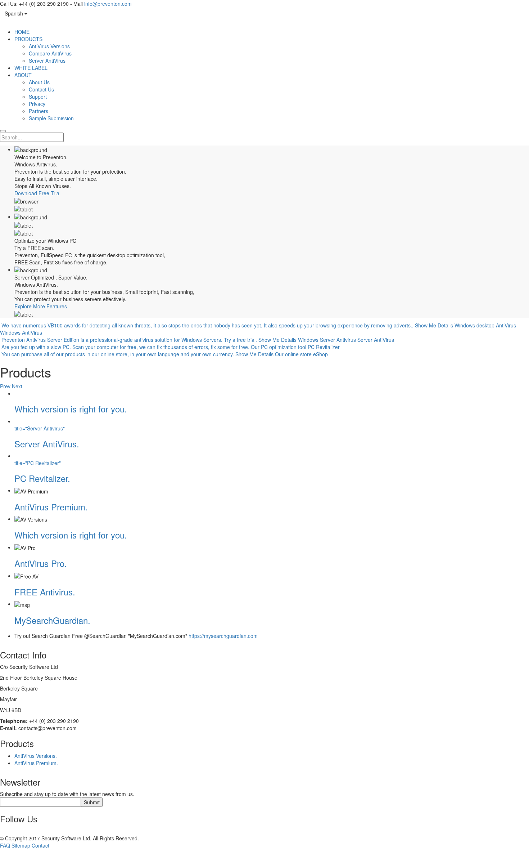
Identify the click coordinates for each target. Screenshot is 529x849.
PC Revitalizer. (42, 478)
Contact (40, 845)
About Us (39, 82)
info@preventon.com (108, 3)
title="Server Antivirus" (39, 428)
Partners (38, 111)
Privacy (37, 103)
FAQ (5, 845)
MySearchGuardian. (52, 620)
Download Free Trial (37, 193)
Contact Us (41, 89)
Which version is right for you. (70, 408)
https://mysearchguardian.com (223, 635)
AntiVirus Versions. (35, 755)
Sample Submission (51, 118)
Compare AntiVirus (50, 53)
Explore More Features (40, 306)
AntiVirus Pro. (40, 563)
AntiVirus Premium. (51, 506)
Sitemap (21, 845)
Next (17, 386)
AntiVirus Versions (49, 46)
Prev (5, 386)
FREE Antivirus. (44, 591)
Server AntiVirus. (46, 443)
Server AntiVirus (47, 60)
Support (38, 96)
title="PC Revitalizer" (37, 462)
